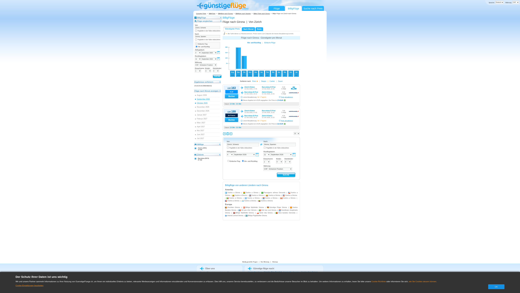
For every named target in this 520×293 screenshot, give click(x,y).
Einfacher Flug (202, 44)
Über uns (210, 268)
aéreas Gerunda (274, 193)
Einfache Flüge (269, 43)
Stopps (263, 81)
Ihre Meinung (265, 262)
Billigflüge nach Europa (225, 13)
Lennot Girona (235, 215)
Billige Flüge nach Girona (261, 13)
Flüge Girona (278, 207)
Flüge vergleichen (204, 21)
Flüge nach (234, 21)
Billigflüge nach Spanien (243, 13)
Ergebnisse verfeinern (203, 82)
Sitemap (275, 262)
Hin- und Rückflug (204, 46)
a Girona (233, 193)
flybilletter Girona (255, 207)
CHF (231, 88)
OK (496, 287)
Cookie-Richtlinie (378, 281)
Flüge (277, 8)
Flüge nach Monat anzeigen (206, 91)
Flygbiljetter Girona (257, 215)
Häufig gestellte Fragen (250, 262)
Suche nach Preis (313, 8)
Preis (254, 81)
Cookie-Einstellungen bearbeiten (29, 285)
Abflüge (200, 144)
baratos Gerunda (286, 213)
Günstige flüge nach (263, 268)
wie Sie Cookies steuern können (422, 281)
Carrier (272, 81)
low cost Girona (268, 210)
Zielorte (200, 155)
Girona (233, 207)
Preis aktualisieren (287, 97)
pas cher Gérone (248, 210)
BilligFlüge (293, 8)
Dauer (280, 81)
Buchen (231, 96)
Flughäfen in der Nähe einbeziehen (209, 31)
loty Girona (266, 213)
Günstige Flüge (201, 13)
